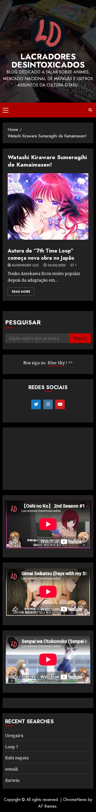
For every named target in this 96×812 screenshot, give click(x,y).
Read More (21, 291)
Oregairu (14, 735)
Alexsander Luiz (25, 266)
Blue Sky (56, 363)
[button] (5, 110)
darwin (12, 780)
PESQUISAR (23, 322)
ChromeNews (75, 800)
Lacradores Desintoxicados (48, 61)
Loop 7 (11, 747)
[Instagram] (48, 404)
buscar (80, 338)
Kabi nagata (17, 758)
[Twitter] (36, 404)
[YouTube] (60, 404)
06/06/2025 (57, 266)
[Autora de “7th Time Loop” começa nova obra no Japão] (48, 206)
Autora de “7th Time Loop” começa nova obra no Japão (41, 254)
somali (11, 769)
